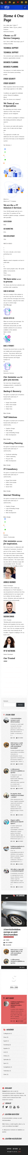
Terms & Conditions (13, 95)
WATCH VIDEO (8, 243)
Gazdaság (6, 1045)
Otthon (5, 1056)
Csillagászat (7, 1033)
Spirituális (6, 1059)
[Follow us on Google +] (19, 1108)
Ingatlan (6, 1048)
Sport (5, 1063)
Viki (13, 936)
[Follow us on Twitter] (7, 1108)
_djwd (19, 1152)
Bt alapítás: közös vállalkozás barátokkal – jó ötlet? (17, 795)
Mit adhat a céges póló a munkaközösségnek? (17, 870)
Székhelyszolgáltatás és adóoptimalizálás (17, 847)
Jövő (5, 1052)
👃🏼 (20, 1149)
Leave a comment (20, 737)
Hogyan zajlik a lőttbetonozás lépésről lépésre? (17, 821)
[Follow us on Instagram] (11, 1108)
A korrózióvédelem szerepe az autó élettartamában (16, 720)
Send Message (8, 305)
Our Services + (8, 145)
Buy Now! (15, 1149)
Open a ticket (7, 332)
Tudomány (6, 1071)
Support (9, 1149)
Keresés (6, 701)
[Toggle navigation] (2, 7)
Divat (5, 1037)
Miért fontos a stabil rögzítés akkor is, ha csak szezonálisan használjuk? (17, 745)
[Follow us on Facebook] (3, 1108)
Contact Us (7, 360)
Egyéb (5, 1041)
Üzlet (5, 1074)
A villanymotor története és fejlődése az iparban (17, 770)
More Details (7, 413)
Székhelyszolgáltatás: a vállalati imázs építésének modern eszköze (17, 1004)
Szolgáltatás (8, 945)
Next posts (22, 967)
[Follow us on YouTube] (15, 1108)
